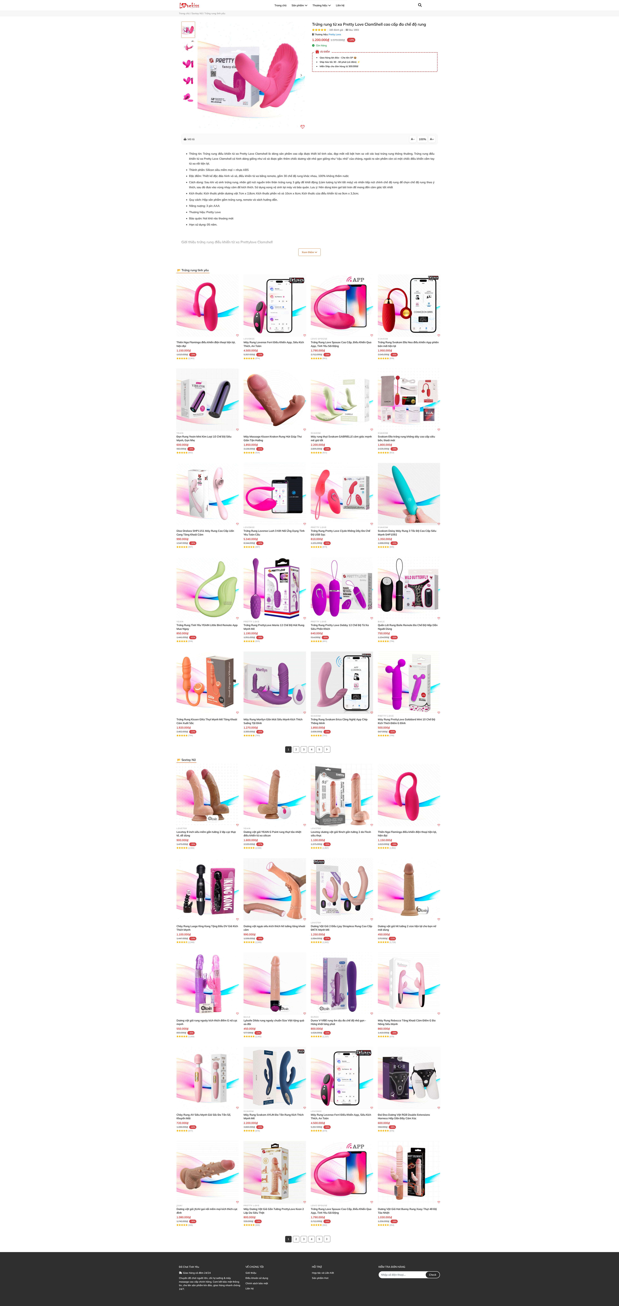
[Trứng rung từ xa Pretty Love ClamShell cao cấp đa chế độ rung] (251, 75)
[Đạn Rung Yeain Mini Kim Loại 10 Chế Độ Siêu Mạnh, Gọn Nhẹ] (208, 400)
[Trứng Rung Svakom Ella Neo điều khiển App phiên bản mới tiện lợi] (409, 305)
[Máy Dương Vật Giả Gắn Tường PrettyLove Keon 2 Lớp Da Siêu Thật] (275, 1172)
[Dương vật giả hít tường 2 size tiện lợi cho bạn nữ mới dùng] (409, 889)
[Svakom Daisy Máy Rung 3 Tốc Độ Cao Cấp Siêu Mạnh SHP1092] (409, 494)
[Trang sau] (327, 749)
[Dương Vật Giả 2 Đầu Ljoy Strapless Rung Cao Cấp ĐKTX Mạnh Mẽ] (342, 889)
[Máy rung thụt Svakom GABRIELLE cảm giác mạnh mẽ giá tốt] (342, 400)
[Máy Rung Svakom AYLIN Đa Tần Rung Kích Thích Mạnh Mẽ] (275, 1078)
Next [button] (301, 75)
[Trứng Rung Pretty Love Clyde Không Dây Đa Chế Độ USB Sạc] (342, 494)
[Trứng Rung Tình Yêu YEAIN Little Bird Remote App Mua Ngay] (208, 588)
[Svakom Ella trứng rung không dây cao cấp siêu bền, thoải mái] (409, 400)
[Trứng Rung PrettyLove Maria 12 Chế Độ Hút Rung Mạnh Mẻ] (275, 588)
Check (432, 1274)
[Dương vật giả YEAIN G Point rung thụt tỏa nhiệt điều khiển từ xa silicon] (275, 795)
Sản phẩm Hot (320, 1278)
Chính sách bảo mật (257, 1283)
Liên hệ (250, 1288)
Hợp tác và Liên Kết (323, 1272)
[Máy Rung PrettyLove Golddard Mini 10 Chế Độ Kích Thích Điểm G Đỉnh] (409, 683)
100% (422, 139)
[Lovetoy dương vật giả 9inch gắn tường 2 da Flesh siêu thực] (342, 795)
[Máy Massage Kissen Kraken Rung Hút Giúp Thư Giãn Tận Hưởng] (275, 400)
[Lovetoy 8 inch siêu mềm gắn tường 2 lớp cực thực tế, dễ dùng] (208, 795)
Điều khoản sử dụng (257, 1278)
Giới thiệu (251, 1272)
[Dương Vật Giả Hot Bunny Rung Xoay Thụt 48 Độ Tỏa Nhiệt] (409, 1172)
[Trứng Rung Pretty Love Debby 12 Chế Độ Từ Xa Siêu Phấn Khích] (342, 588)
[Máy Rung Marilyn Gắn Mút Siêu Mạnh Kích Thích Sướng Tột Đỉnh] (275, 683)
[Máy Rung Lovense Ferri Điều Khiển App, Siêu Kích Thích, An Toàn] (275, 305)
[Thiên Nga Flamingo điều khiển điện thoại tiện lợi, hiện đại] (208, 305)
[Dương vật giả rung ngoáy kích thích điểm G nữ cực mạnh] (208, 984)
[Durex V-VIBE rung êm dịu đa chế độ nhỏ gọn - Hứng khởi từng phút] (342, 984)
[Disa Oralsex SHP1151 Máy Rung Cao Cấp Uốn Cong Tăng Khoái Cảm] (208, 494)
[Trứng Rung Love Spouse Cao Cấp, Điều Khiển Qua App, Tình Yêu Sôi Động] (342, 305)
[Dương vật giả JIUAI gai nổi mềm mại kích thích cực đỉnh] (208, 1172)
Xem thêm (308, 252)
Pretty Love (335, 34)
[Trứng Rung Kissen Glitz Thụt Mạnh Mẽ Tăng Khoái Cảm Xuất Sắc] (208, 683)
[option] (188, 30)
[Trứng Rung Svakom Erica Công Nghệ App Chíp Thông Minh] (342, 683)
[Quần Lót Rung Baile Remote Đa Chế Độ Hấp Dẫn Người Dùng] (409, 588)
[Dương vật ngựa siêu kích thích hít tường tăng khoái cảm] (275, 889)
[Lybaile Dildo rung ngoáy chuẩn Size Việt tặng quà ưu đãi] (275, 984)
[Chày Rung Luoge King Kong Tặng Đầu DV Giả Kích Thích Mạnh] (208, 889)
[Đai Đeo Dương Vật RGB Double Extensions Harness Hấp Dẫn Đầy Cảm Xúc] (409, 1078)
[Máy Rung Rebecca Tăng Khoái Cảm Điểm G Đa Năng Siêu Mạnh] (409, 984)
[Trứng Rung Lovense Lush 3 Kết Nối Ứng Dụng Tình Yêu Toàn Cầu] (275, 494)
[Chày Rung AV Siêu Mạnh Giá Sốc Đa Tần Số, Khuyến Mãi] (208, 1078)
